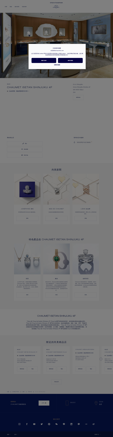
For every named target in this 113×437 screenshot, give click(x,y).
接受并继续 (70, 60)
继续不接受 (43, 60)
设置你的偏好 (57, 64)
